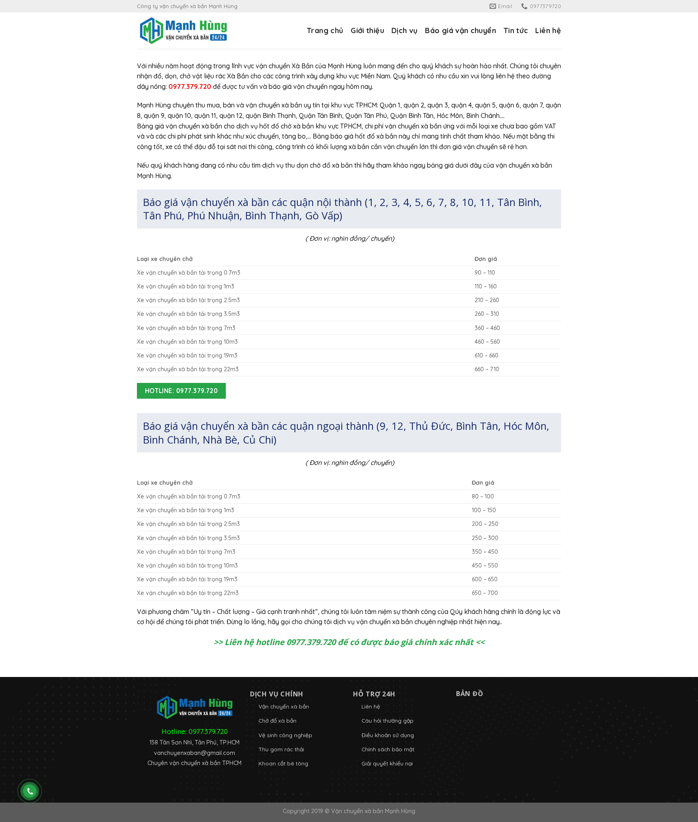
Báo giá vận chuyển (460, 30)
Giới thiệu (367, 30)
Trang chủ (325, 30)
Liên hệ (548, 30)
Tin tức (515, 30)
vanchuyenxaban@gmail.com (194, 753)
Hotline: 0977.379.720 (181, 391)
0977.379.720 (208, 731)
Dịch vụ (404, 30)
